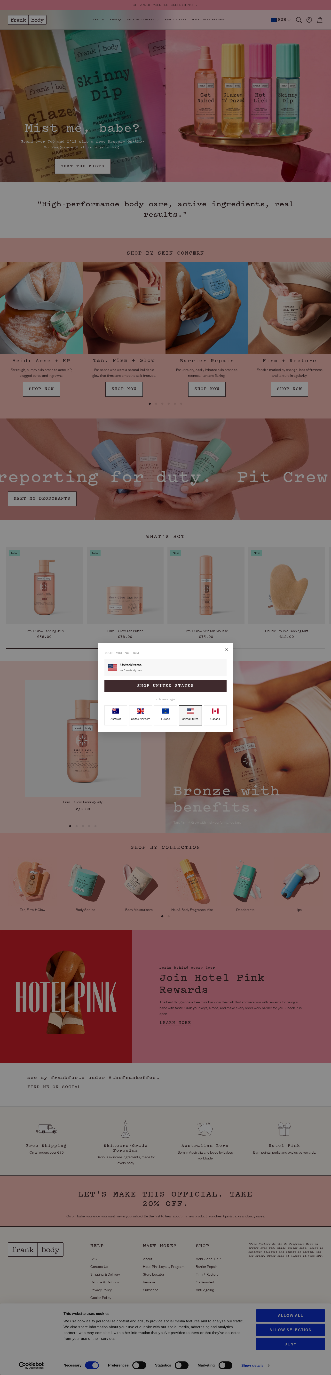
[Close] (226, 649)
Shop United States (165, 686)
